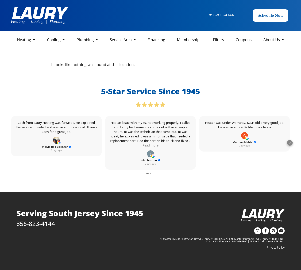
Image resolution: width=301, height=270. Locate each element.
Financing (156, 39)
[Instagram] (257, 230)
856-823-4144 (221, 14)
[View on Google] (56, 140)
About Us (271, 39)
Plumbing (85, 39)
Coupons (244, 39)
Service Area (121, 39)
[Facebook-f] (265, 230)
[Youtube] (281, 230)
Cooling (54, 39)
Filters (218, 39)
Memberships (189, 39)
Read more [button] (150, 145)
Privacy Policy (276, 247)
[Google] (273, 230)
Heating (24, 39)
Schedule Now (270, 15)
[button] (11, 143)
